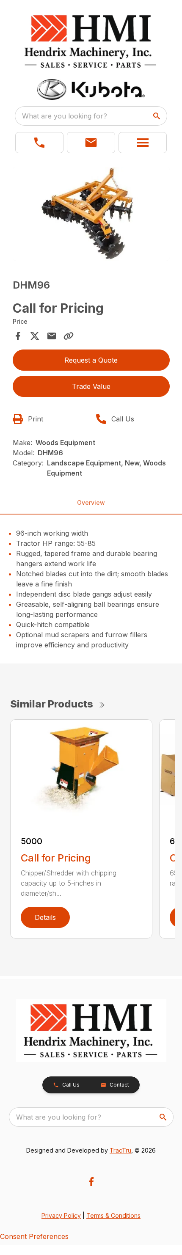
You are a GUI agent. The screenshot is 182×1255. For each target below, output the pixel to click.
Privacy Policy (61, 1215)
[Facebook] (91, 1181)
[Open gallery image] (91, 214)
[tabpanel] (91, 215)
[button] (39, 142)
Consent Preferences (34, 1236)
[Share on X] (35, 336)
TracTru (120, 1150)
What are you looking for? (64, 116)
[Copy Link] (68, 336)
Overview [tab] (91, 502)
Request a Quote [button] (91, 360)
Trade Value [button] (91, 386)
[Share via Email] (52, 336)
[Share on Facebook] (18, 336)
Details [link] (45, 917)
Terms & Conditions (113, 1215)
